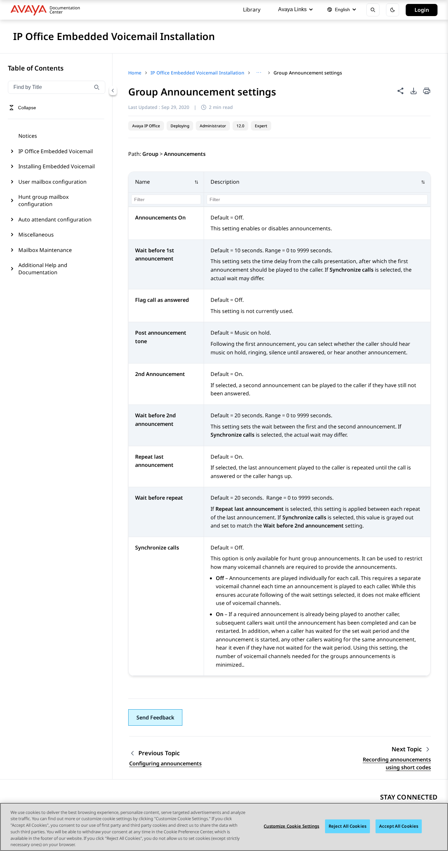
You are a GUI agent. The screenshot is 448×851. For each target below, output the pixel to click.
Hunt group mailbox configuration (43, 200)
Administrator (213, 126)
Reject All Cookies (347, 826)
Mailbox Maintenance (45, 250)
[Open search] (372, 9)
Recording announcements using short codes (397, 763)
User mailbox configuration (52, 181)
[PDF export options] (413, 91)
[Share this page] (400, 91)
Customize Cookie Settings (291, 826)
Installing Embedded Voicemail (56, 166)
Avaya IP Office (146, 126)
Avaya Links (292, 9)
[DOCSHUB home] (47, 9)
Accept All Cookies (398, 826)
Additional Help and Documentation (42, 268)
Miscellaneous (36, 234)
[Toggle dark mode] (392, 9)
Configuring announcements (165, 763)
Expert (261, 126)
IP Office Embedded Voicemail (55, 151)
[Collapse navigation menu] (112, 90)
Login (422, 9)
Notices (27, 135)
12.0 (240, 126)
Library (251, 9)
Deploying (180, 126)
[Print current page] (427, 91)
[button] (166, 182)
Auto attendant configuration (55, 219)
